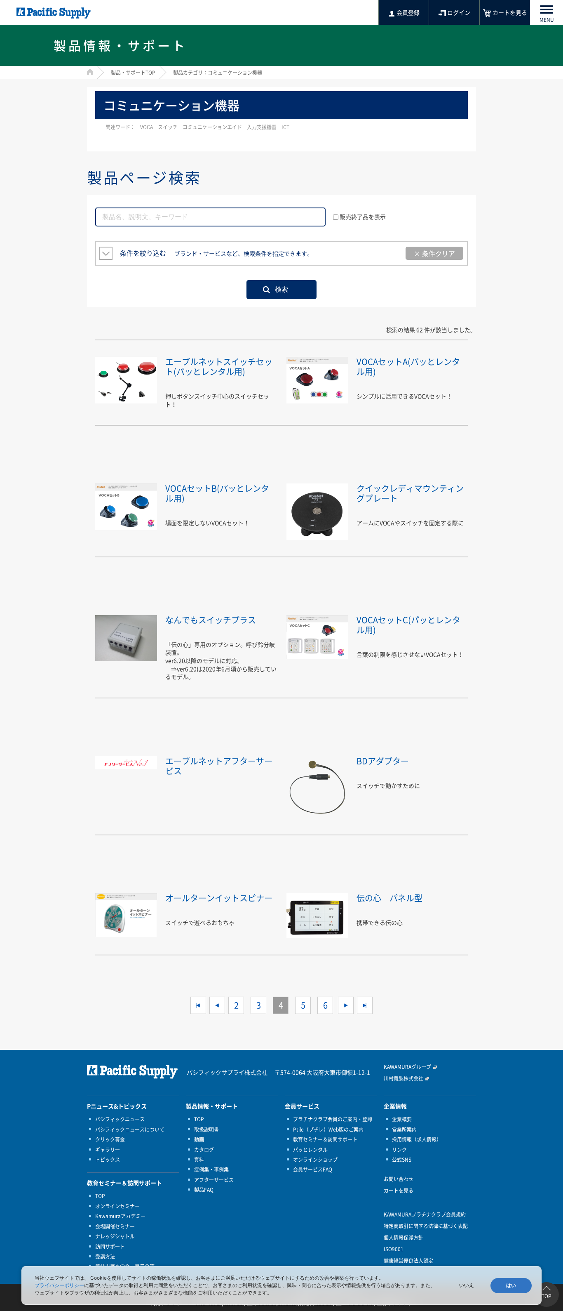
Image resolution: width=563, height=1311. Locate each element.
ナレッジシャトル (115, 1236)
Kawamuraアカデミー (120, 1216)
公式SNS (401, 1159)
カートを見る (398, 1190)
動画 (199, 1139)
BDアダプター (383, 761)
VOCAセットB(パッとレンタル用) (217, 493)
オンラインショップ (315, 1159)
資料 (199, 1159)
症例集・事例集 (211, 1169)
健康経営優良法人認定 (408, 1260)
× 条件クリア (434, 253)
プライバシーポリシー (59, 1285)
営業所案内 (404, 1129)
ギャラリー (107, 1149)
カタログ (204, 1149)
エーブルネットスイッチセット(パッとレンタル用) (218, 366)
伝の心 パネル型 (389, 898)
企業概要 (402, 1119)
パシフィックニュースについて (129, 1129)
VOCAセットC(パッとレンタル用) (408, 625)
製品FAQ (203, 1189)
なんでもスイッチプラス (210, 620)
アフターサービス (214, 1180)
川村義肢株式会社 (403, 1078)
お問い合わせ (398, 1179)
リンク (399, 1149)
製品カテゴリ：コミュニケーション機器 (217, 72)
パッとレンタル (310, 1149)
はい (511, 1285)
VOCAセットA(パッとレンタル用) (408, 366)
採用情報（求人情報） (416, 1139)
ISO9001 (393, 1249)
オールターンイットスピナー (218, 898)
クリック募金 (110, 1139)
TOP (100, 1196)
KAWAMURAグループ (407, 1066)
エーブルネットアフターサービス (218, 766)
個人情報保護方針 (403, 1237)
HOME (90, 71)
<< (198, 1005)
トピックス (107, 1159)
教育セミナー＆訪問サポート (325, 1139)
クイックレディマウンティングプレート (410, 493)
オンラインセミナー (117, 1206)
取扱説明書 (206, 1129)
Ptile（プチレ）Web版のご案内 (328, 1129)
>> (364, 1005)
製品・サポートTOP (133, 72)
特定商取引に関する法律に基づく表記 (426, 1226)
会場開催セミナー (115, 1226)
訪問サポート (110, 1246)
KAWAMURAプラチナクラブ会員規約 (425, 1214)
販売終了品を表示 (363, 216)
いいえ (466, 1285)
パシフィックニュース (120, 1119)
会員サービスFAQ (312, 1169)
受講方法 (105, 1256)
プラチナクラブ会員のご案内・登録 (332, 1119)
